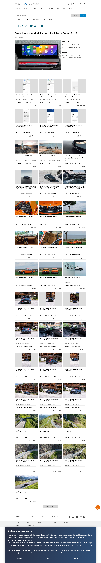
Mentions (40, 522)
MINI (41, 517)
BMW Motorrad (55, 517)
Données (66, 522)
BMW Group (18, 517)
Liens (28, 522)
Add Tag (76, 15)
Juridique (53, 522)
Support (17, 522)
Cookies (17, 525)
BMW (31, 517)
